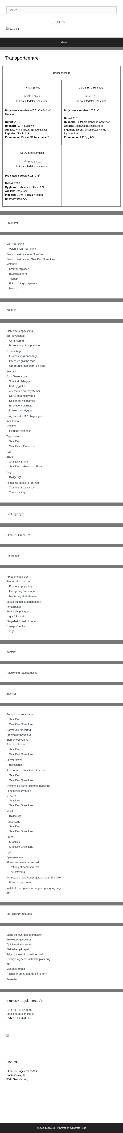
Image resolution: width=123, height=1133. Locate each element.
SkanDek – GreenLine (22, 446)
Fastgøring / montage (22, 591)
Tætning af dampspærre (23, 487)
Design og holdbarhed (22, 400)
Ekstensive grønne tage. (23, 356)
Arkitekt (11, 310)
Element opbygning (20, 586)
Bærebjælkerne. (18, 273)
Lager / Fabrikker (16, 616)
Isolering (14, 288)
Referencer (13, 555)
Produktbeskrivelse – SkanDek (24, 254)
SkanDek (14, 441)
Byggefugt (15, 477)
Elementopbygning (17, 739)
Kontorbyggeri (14, 606)
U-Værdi (11, 795)
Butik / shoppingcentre (19, 611)
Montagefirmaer (15, 968)
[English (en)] (63, 22)
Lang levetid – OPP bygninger (24, 416)
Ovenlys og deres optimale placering (28, 785)
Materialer (12, 264)
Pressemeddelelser (17, 576)
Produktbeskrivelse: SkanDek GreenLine (30, 259)
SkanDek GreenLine (18, 535)
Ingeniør (11, 693)
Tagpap (13, 278)
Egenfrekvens (14, 857)
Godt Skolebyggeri (17, 376)
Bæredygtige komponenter (25, 345)
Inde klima (12, 421)
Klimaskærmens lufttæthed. (23, 862)
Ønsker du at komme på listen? (28, 973)
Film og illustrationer (18, 581)
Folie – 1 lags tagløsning (23, 283)
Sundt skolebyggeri (20, 381)
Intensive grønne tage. (22, 361)
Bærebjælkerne (15, 744)
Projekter (11, 979)
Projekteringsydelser (18, 734)
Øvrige (10, 631)
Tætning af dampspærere (24, 867)
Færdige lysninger (20, 430)
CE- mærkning (15, 243)
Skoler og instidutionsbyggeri (23, 601)
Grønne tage (13, 351)
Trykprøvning (17, 492)
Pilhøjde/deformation (18, 790)
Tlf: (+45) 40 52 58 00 (19, 1009)
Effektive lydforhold (20, 405)
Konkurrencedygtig (20, 410)
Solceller (11, 371)
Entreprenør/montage (19, 913)
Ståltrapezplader (19, 269)
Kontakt (11, 652)
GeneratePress (78, 1127)
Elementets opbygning (19, 331)
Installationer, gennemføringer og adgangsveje (34, 888)
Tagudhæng (13, 436)
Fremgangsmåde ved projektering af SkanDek (33, 877)
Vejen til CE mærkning (22, 248)
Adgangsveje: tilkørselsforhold (24, 954)
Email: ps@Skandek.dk (20, 1013)
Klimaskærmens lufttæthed (22, 482)
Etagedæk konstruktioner (21, 621)
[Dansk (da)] (58, 22)
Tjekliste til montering (19, 944)
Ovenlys (11, 425)
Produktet (12, 222)
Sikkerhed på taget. (18, 949)
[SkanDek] (13, 29)
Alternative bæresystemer (24, 391)
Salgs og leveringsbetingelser (24, 934)
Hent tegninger (15, 514)
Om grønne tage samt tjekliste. (27, 365)
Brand (9, 456)
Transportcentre (15, 626)
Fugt (9, 472)
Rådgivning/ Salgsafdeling (21, 672)
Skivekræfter (14, 760)
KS (8, 893)
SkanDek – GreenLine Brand (26, 466)
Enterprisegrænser (20, 882)
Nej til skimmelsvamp (22, 395)
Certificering (16, 340)
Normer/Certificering (18, 729)
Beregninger (16, 764)
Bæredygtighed (15, 335)
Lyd (8, 451)
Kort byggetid (17, 386)
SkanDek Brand (18, 461)
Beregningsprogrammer (20, 714)
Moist (9, 811)
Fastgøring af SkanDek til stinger (26, 770)
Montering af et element (23, 596)
